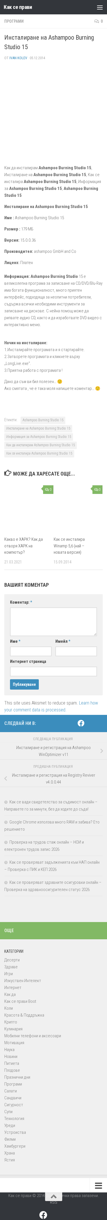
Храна (9, 1153)
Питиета (11, 1063)
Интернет (12, 987)
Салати (10, 1091)
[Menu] (100, 7)
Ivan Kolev (18, 58)
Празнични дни (17, 1077)
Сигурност (13, 1104)
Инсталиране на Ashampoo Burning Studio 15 (38, 428)
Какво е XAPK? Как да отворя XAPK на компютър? (23, 546)
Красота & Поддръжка (24, 1015)
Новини (10, 1056)
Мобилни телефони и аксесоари (32, 1035)
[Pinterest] (90, 723)
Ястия (9, 1160)
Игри (8, 973)
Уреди (9, 1125)
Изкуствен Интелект (22, 980)
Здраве (11, 966)
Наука (9, 1049)
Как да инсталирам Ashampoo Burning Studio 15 (40, 445)
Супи (8, 1111)
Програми (14, 21)
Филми (10, 1139)
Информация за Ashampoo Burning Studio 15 (38, 437)
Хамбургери (14, 1146)
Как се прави (18, 7)
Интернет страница (28, 661)
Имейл (62, 641)
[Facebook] (81, 723)
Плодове (12, 1070)
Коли (8, 1008)
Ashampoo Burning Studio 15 (43, 420)
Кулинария (13, 1029)
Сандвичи (12, 1097)
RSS (53, 1202)
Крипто (10, 1022)
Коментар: (21, 602)
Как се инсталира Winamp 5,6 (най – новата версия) (69, 546)
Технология (14, 1118)
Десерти (12, 960)
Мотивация (14, 1042)
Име (15, 641)
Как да (10, 994)
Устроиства (15, 1132)
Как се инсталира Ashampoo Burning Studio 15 (39, 453)
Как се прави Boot (20, 1001)
